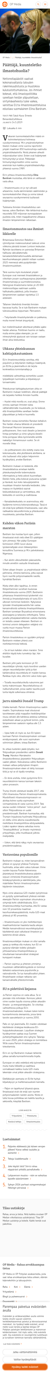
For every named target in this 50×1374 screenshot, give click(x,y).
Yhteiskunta (32, 1116)
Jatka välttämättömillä (25, 1352)
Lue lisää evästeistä (11, 1344)
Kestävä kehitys (14, 1122)
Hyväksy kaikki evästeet (25, 1366)
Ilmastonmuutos (33, 1122)
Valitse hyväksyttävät (25, 1359)
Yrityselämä (17, 1116)
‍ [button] (12, 58)
